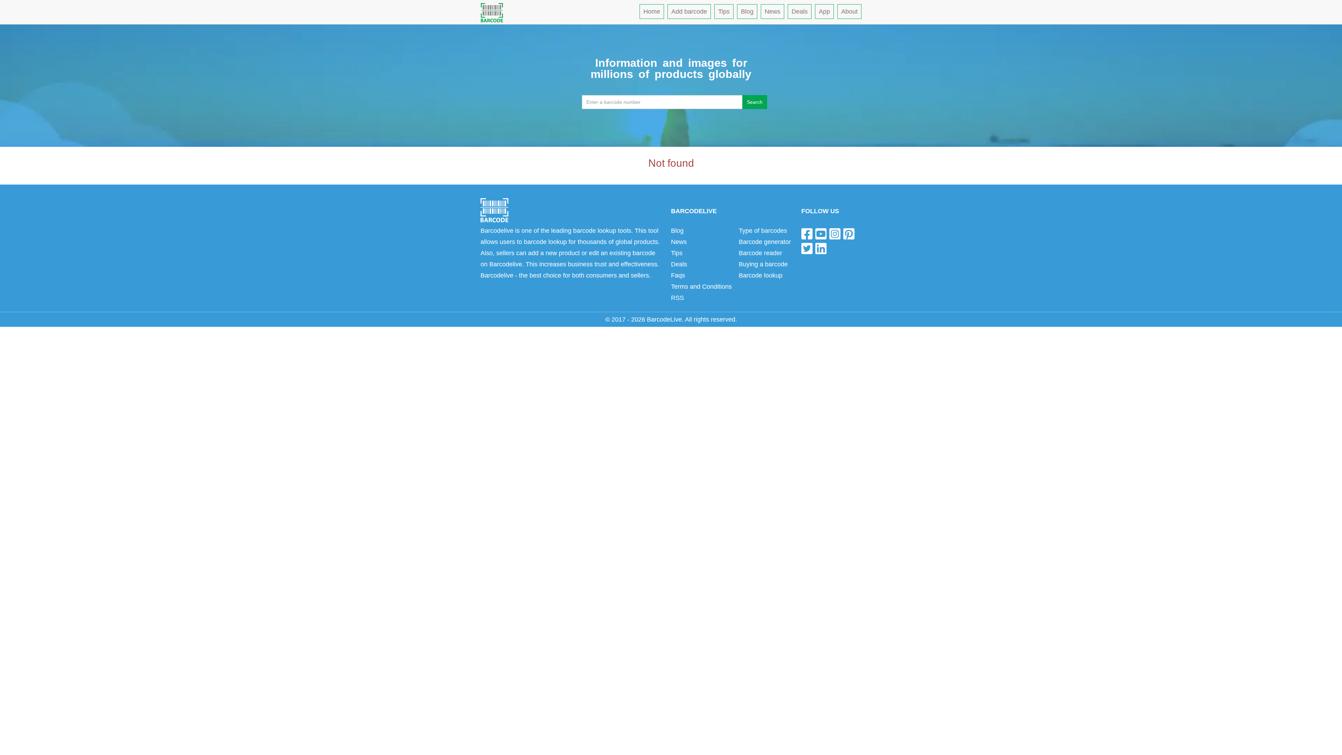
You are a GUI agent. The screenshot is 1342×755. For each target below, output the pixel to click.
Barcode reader (760, 253)
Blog (747, 11)
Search (755, 102)
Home (651, 11)
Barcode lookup (760, 275)
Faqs (678, 275)
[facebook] (807, 233)
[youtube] (821, 233)
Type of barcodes (763, 230)
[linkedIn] (821, 248)
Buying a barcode (763, 264)
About (849, 11)
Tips (724, 11)
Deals (800, 11)
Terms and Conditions (701, 286)
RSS (677, 297)
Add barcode (689, 11)
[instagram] (834, 233)
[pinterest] (848, 233)
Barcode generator (765, 241)
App (824, 11)
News (772, 11)
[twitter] (807, 248)
